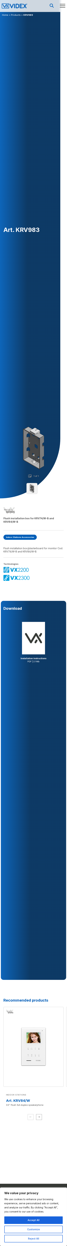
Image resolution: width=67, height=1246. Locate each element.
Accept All (34, 1220)
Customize (33, 1229)
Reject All (33, 1238)
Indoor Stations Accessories (20, 537)
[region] (33, 1217)
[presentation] (39, 1117)
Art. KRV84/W (18, 1101)
